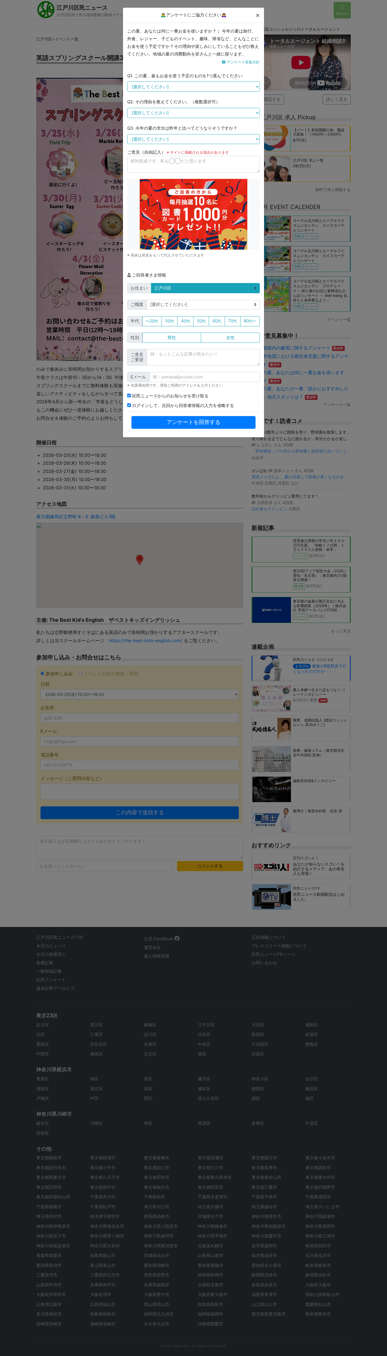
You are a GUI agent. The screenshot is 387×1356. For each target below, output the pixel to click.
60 (216, 321)
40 (185, 321)
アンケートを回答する (193, 422)
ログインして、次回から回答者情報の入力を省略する (182, 405)
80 (250, 321)
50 (201, 321)
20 (152, 321)
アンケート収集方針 (243, 62)
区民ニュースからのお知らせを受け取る (170, 396)
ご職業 (137, 304)
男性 (171, 337)
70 (232, 321)
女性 (230, 337)
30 (169, 321)
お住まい (139, 288)
